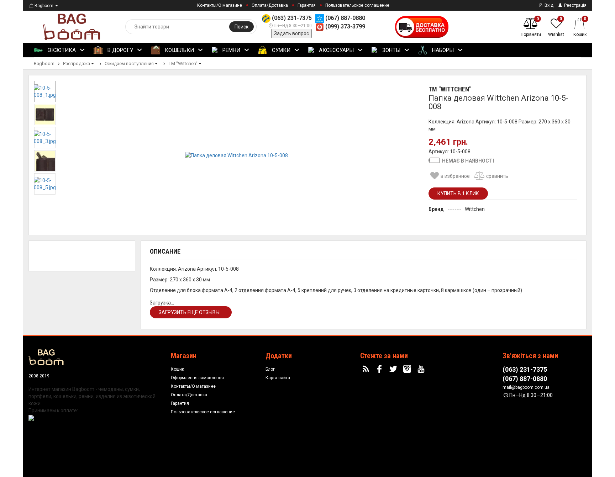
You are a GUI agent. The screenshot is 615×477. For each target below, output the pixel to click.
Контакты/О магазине (219, 5)
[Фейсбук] (380, 369)
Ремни (230, 50)
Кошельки (178, 50)
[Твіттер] (394, 369)
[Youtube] (421, 369)
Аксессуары (335, 50)
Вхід (548, 5)
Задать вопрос (291, 33)
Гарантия (307, 5)
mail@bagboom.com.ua (526, 387)
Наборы (442, 50)
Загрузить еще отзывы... (191, 312)
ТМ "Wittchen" (450, 89)
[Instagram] (408, 369)
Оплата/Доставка (270, 5)
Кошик (177, 369)
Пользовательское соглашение (357, 5)
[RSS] (366, 369)
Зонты (390, 50)
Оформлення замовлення (197, 377)
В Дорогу (119, 50)
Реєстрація (575, 5)
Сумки (280, 50)
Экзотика (61, 50)
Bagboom (44, 5)
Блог (270, 369)
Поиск (241, 27)
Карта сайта (278, 377)
